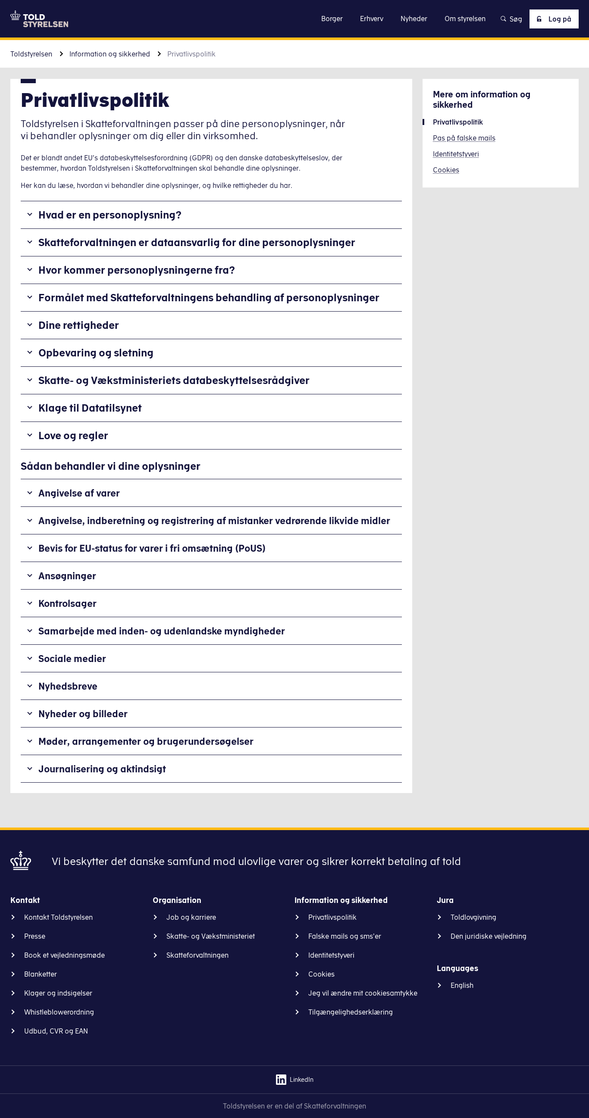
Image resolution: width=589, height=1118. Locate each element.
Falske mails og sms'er (344, 936)
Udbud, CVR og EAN (56, 1031)
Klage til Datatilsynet (90, 408)
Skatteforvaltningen (197, 955)
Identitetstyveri (331, 955)
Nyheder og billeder (83, 713)
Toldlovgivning (473, 917)
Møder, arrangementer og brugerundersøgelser (146, 741)
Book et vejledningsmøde (64, 955)
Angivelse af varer (79, 492)
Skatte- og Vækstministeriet (210, 936)
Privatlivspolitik (332, 917)
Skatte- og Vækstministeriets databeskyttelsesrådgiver (174, 380)
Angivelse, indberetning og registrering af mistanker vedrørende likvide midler (214, 520)
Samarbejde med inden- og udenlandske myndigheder (161, 630)
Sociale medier (72, 658)
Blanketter (40, 974)
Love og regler (73, 435)
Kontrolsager (67, 603)
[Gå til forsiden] (39, 18)
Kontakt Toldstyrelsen (58, 917)
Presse (34, 936)
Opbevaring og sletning (96, 353)
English (462, 985)
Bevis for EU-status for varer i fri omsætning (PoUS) (152, 548)
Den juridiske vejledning (488, 936)
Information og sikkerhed (109, 54)
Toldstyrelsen (31, 54)
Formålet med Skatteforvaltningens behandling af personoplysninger (208, 297)
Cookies (321, 974)
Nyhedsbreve (67, 686)
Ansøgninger (67, 575)
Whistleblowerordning (59, 1012)
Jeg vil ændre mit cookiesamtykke (362, 993)
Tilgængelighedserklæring (350, 1012)
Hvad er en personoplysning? (110, 215)
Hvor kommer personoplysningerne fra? (136, 270)
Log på (559, 19)
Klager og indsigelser (58, 993)
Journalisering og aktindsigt (102, 768)
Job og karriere (191, 917)
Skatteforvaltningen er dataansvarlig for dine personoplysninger (196, 242)
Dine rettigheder (78, 325)
